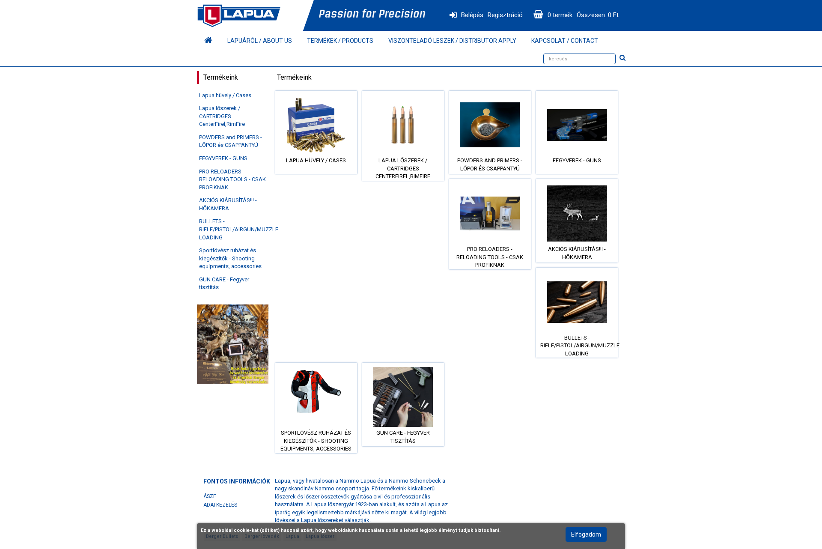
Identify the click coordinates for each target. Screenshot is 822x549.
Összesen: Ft (598, 15)
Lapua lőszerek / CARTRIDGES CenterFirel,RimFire (222, 116)
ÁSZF (209, 496)
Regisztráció (505, 15)
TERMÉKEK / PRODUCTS (340, 40)
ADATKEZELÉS (220, 505)
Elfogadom (586, 534)
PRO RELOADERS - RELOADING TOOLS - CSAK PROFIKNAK (232, 179)
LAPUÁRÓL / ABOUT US (259, 40)
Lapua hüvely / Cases (225, 95)
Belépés (472, 15)
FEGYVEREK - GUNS (223, 158)
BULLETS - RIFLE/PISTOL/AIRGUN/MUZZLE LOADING (238, 229)
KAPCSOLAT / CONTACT (564, 40)
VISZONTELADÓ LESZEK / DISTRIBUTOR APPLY (452, 40)
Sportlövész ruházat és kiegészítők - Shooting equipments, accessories (230, 258)
